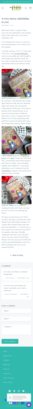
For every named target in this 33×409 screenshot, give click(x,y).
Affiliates (6, 360)
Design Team (7, 356)
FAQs (5, 351)
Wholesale (6, 364)
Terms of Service (8, 378)
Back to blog (18, 255)
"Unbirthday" (6, 171)
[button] (2, 8)
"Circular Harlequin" (21, 53)
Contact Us (6, 373)
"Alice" (12, 158)
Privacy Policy (8, 382)
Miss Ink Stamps (13, 406)
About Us (6, 369)
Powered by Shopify (22, 406)
